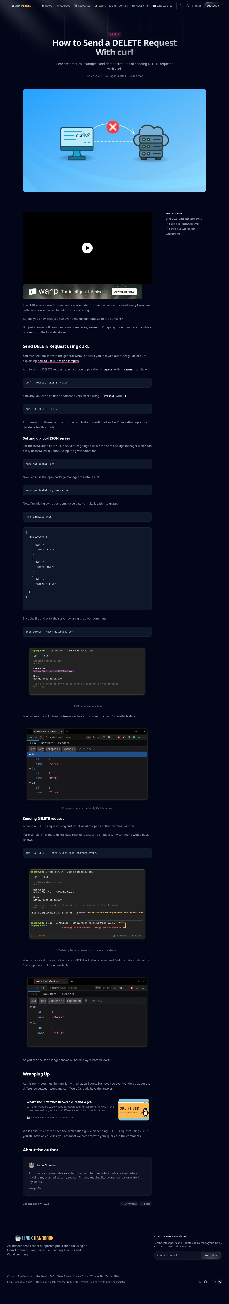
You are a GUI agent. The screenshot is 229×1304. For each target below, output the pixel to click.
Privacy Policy (80, 1276)
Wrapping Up (173, 233)
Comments (131, 1203)
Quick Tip (115, 33)
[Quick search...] (188, 6)
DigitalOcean (55, 1281)
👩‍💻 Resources (82, 5)
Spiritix (121, 1281)
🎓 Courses (63, 5)
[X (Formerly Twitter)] (199, 1281)
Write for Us (96, 1276)
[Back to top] (205, 213)
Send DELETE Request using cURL (184, 218)
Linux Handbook (16, 1281)
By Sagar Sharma (116, 75)
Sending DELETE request (182, 228)
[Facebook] (205, 1281)
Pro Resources (25, 1276)
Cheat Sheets (64, 1276)
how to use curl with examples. (58, 361)
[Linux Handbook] (20, 5)
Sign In (196, 5)
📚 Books (47, 5)
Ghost (109, 1281)
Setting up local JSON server (184, 223)
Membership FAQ (45, 1276)
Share (147, 1203)
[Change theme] (181, 6)
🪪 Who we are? (162, 5)
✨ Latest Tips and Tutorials (111, 5)
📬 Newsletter (140, 5)
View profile (35, 1188)
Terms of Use (112, 1276)
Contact (11, 1276)
